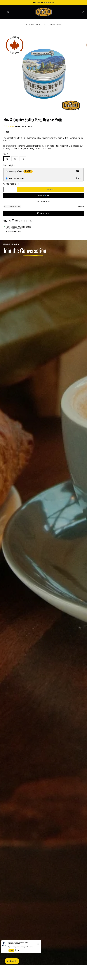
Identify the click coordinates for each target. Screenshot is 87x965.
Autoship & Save (15, 171)
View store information (13, 232)
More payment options (43, 201)
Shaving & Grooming (35, 24)
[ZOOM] (78, 109)
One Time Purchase (16, 178)
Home (27, 24)
